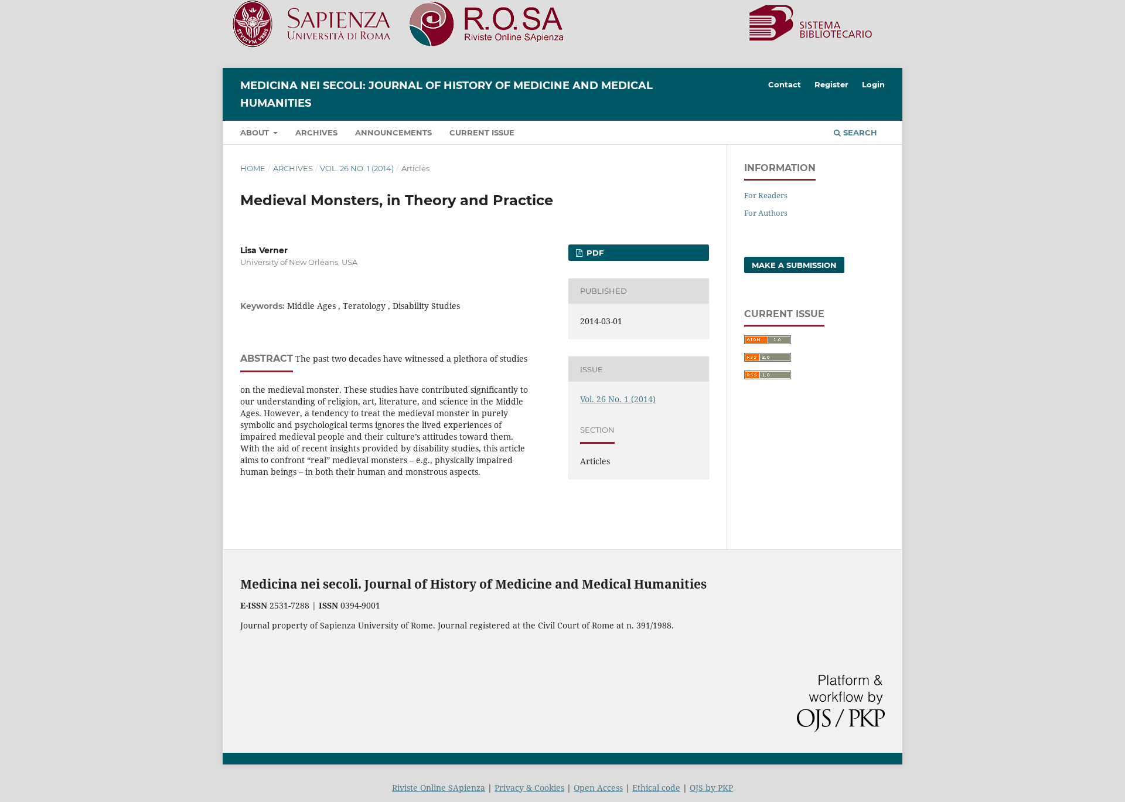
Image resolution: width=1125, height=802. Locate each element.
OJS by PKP (711, 787)
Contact (784, 84)
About (255, 132)
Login (873, 84)
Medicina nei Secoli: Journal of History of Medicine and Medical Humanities (446, 94)
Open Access (598, 787)
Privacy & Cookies (529, 787)
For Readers (766, 195)
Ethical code (656, 787)
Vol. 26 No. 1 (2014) (357, 168)
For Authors (766, 213)
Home (252, 168)
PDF (594, 252)
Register (831, 84)
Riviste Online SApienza (438, 787)
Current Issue (481, 132)
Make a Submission (794, 265)
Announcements (393, 132)
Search (859, 132)
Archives (316, 132)
